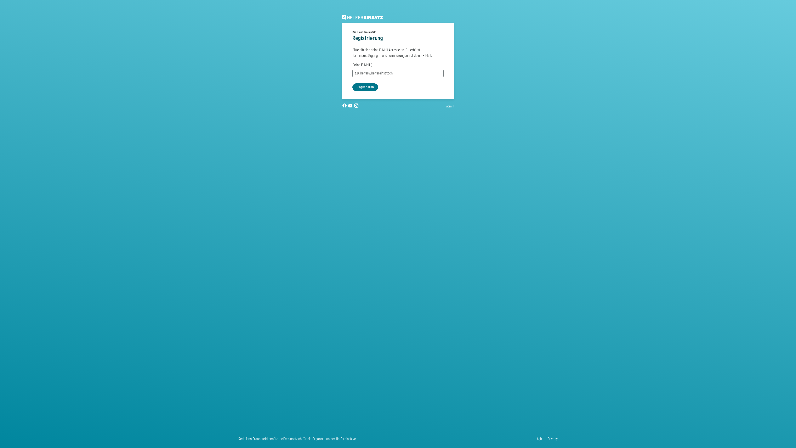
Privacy (552, 439)
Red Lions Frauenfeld (364, 32)
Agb (539, 439)
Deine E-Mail (362, 65)
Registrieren (365, 87)
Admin (450, 106)
